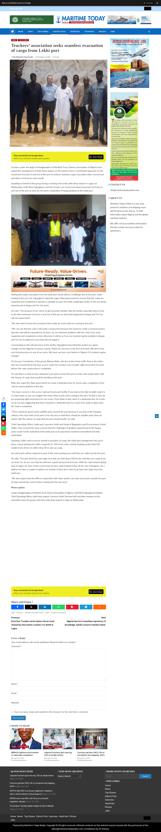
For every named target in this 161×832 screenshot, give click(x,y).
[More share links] (99, 607)
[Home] (12, 31)
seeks (47, 613)
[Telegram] (86, 607)
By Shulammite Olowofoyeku (23, 57)
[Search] (149, 31)
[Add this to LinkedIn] (45, 607)
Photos (102, 31)
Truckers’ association (58, 613)
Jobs (113, 31)
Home (20, 31)
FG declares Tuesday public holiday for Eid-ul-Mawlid (32, 806)
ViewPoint (89, 31)
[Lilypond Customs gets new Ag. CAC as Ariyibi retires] (58, 738)
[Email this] (3, 418)
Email (14, 693)
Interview (75, 31)
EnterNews (90, 829)
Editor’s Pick (59, 31)
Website (15, 703)
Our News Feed (23, 771)
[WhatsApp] (58, 607)
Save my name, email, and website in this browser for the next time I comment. (51, 712)
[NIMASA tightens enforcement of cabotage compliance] (25, 738)
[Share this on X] (31, 607)
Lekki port (19, 613)
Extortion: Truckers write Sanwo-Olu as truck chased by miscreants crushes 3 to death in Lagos (32, 623)
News (30, 31)
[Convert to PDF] (72, 607)
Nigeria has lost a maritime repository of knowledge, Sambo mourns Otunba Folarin (85, 621)
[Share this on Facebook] (17, 607)
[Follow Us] (157, 416)
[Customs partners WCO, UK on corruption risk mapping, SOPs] (91, 738)
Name (14, 684)
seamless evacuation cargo (34, 613)
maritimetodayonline (19, 760)
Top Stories (42, 31)
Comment (16, 646)
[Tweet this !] (3, 409)
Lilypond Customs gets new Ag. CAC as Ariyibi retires (32, 775)
